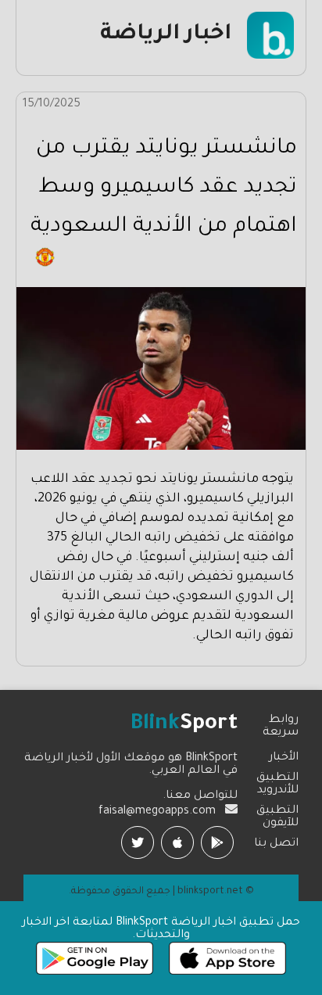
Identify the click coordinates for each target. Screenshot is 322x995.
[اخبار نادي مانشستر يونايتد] (45, 265)
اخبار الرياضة (165, 35)
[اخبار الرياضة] (270, 57)
